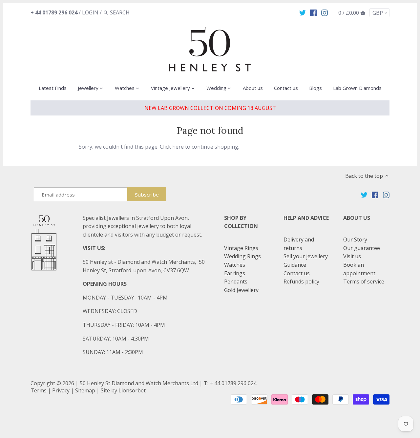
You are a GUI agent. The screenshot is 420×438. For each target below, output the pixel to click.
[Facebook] (313, 12)
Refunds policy (301, 281)
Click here (172, 146)
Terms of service (363, 281)
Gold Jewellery (241, 290)
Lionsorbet (132, 390)
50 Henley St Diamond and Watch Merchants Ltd (139, 383)
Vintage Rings (241, 248)
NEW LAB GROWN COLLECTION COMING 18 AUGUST (210, 108)
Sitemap (85, 390)
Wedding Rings (242, 256)
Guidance (295, 264)
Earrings (234, 273)
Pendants (235, 281)
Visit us (352, 256)
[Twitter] (302, 12)
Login (90, 12)
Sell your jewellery (306, 256)
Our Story (355, 239)
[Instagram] (324, 12)
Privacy (61, 390)
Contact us (297, 273)
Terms (39, 390)
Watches (234, 264)
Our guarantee (361, 248)
